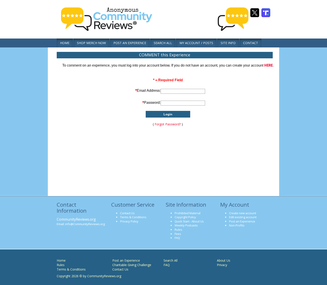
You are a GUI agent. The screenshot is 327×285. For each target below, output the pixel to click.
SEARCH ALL (163, 43)
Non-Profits (236, 225)
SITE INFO (228, 43)
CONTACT (250, 43)
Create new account (242, 213)
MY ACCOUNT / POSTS (196, 43)
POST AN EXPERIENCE (129, 43)
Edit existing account (242, 217)
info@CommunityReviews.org (85, 224)
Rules (178, 230)
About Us (223, 260)
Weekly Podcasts (186, 225)
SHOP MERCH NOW (91, 43)
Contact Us (127, 213)
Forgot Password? (168, 124)
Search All (171, 260)
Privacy (222, 265)
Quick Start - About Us (189, 221)
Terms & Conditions (133, 217)
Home (61, 260)
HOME (64, 43)
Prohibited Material (187, 213)
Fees (178, 234)
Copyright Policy (185, 217)
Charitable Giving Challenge (131, 265)
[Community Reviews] (109, 22)
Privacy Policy (129, 221)
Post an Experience (242, 221)
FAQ (177, 238)
